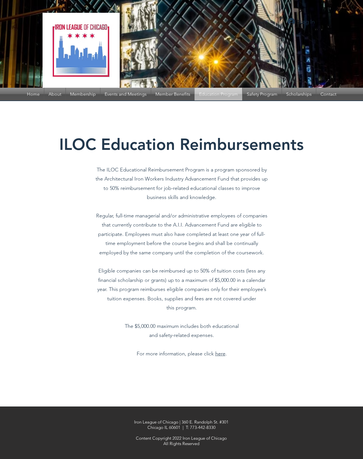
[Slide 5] (176, 73)
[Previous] (31, 44)
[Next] (331, 44)
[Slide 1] (181, 73)
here (220, 354)
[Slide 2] (171, 73)
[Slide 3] (192, 73)
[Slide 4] (186, 73)
